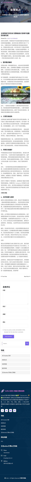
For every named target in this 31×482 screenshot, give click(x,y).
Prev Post (4, 276)
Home (15, 13)
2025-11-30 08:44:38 (12, 38)
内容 (4, 290)
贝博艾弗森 (23, 478)
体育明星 (4, 364)
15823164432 (7, 453)
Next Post (26, 276)
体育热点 (4, 360)
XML (2, 441)
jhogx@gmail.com (8, 458)
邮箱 (4, 314)
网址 (4, 322)
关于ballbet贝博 (6, 356)
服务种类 (4, 368)
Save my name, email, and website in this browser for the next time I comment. (14, 331)
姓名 (4, 307)
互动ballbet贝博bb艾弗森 (8, 373)
